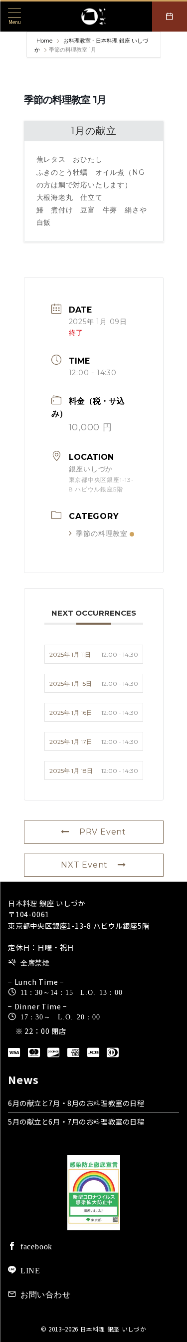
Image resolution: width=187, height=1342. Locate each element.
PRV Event (102, 832)
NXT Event (84, 865)
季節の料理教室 (102, 533)
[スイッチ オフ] (169, 17)
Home (45, 40)
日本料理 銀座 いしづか (113, 1329)
